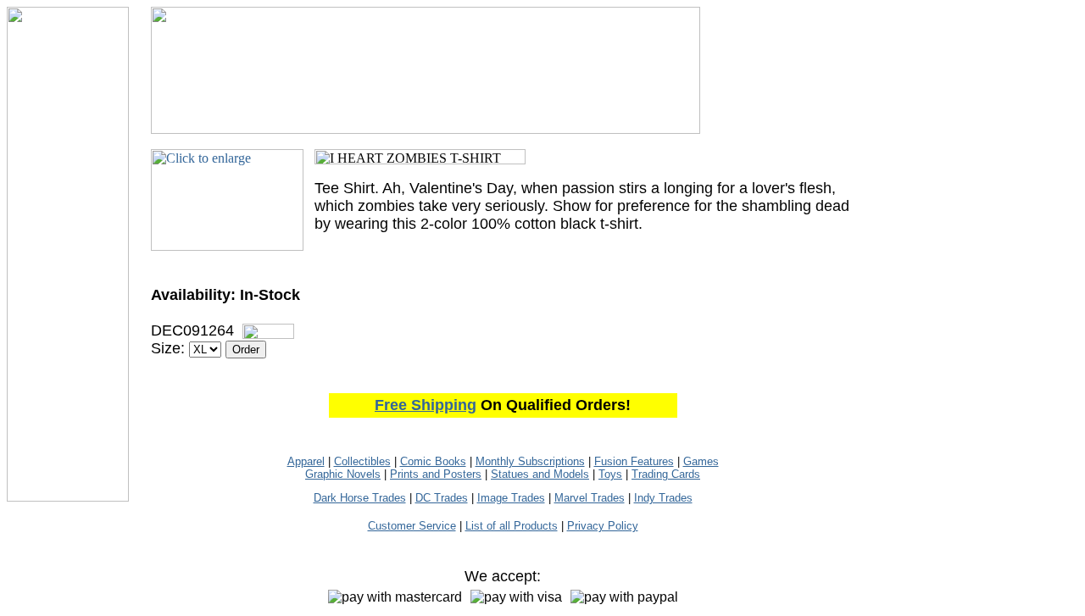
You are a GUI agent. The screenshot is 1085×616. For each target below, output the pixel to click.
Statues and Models (540, 474)
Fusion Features (634, 461)
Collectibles (362, 461)
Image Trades (511, 497)
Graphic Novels (343, 474)
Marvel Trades (589, 497)
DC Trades (441, 497)
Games (701, 461)
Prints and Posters (435, 474)
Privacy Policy (602, 525)
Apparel (306, 461)
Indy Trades (663, 497)
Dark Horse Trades (360, 497)
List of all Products (511, 525)
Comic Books (433, 461)
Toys (610, 474)
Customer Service (412, 525)
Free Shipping (425, 405)
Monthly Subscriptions (530, 461)
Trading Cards (666, 474)
